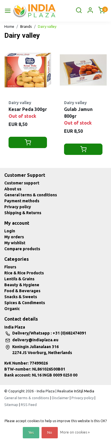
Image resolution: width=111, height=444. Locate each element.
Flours (10, 267)
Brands (26, 26)
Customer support (21, 183)
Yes (31, 432)
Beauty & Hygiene (21, 285)
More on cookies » (75, 432)
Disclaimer (60, 398)
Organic (12, 308)
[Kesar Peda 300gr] (27, 70)
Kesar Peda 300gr (28, 109)
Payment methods (21, 201)
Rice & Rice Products (24, 273)
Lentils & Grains (19, 279)
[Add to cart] (28, 142)
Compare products (22, 249)
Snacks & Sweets (20, 296)
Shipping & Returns (22, 213)
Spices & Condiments (24, 302)
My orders (14, 237)
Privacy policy (17, 207)
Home (9, 26)
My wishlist (14, 243)
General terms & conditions (30, 195)
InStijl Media (83, 391)
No (49, 432)
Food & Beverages (22, 291)
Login (9, 231)
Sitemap (11, 405)
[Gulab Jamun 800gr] (83, 70)
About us (12, 189)
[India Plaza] (34, 10)
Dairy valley (47, 26)
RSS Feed (29, 405)
